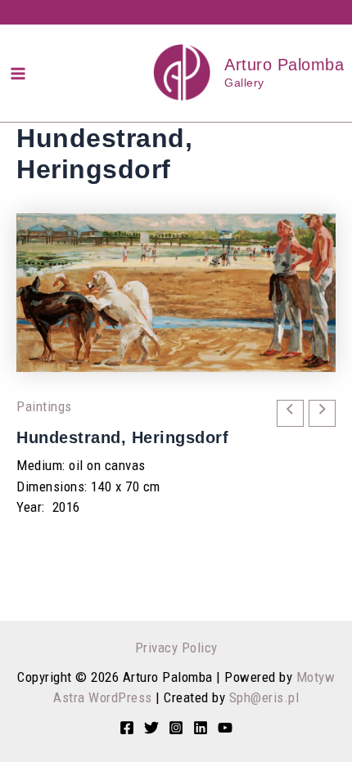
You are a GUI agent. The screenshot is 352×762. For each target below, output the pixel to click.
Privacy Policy (176, 647)
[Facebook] (127, 727)
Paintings (44, 406)
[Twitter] (151, 727)
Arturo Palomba (284, 65)
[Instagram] (176, 727)
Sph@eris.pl (264, 697)
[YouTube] (225, 727)
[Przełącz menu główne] (18, 74)
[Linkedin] (200, 727)
